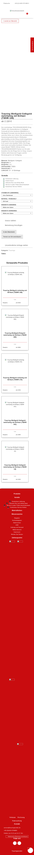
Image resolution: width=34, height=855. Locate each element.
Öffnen (4, 8)
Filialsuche (6, 3)
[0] (26, 15)
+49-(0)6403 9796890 (10, 830)
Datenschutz (17, 522)
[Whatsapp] (12, 254)
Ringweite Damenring (8, 204)
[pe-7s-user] (22, 15)
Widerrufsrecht (17, 529)
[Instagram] (19, 843)
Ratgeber (17, 518)
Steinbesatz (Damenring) (9, 192)
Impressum (17, 532)
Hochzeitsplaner (17, 520)
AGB (17, 525)
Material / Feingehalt (9, 198)
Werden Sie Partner (17, 534)
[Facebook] (9, 254)
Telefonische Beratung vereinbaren (17, 836)
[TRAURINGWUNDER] (17, 10)
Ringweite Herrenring (9, 210)
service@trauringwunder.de (12, 827)
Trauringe (12, 250)
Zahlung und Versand (17, 527)
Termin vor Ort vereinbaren (12, 236)
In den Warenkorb (9, 232)
